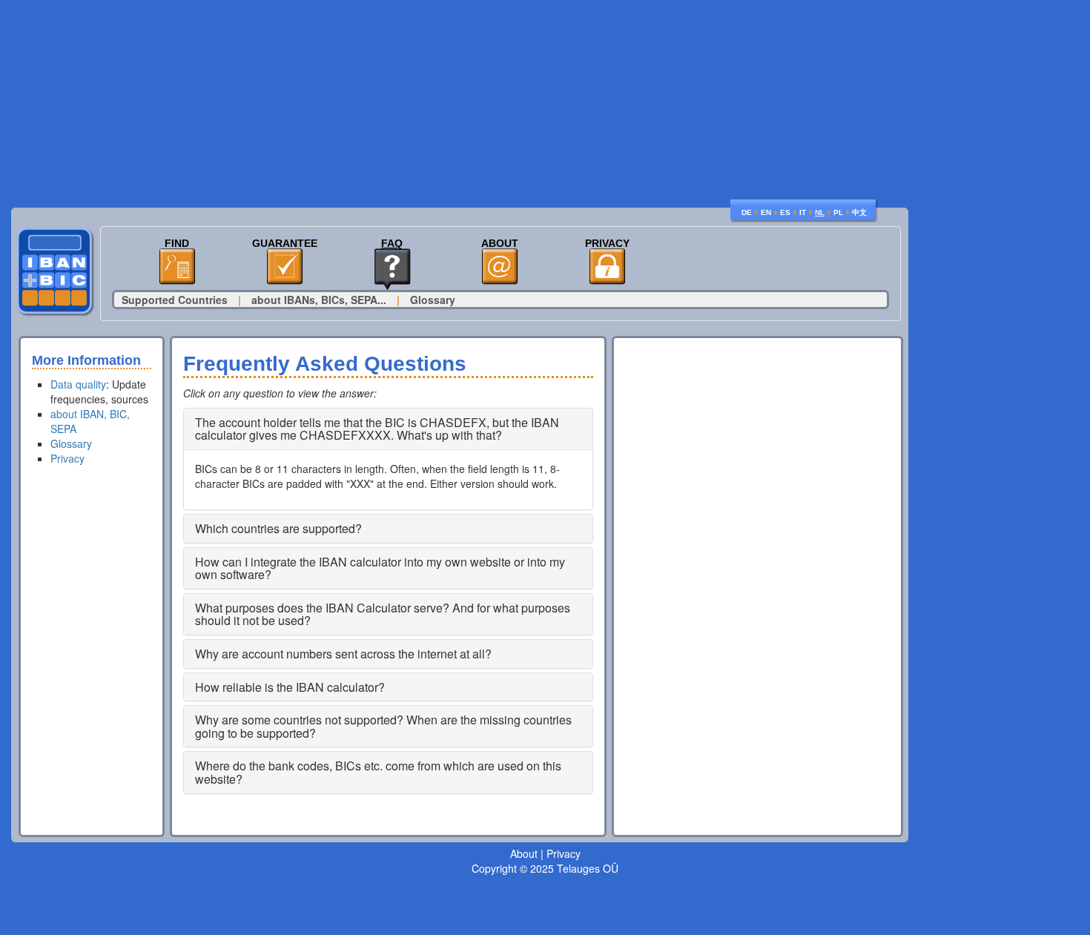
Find (177, 243)
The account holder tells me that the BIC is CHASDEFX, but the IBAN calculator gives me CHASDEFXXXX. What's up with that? (377, 429)
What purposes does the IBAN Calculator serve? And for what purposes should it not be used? (382, 614)
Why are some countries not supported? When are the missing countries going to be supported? (383, 726)
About (499, 243)
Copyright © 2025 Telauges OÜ (545, 868)
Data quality (78, 384)
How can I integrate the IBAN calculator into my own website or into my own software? (380, 568)
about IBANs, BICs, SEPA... (318, 299)
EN (766, 212)
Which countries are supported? (278, 528)
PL (838, 212)
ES (785, 212)
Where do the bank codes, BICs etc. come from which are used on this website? (378, 772)
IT (802, 212)
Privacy (607, 243)
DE (746, 212)
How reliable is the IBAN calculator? (290, 687)
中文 (859, 212)
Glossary (432, 299)
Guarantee (284, 243)
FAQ (392, 243)
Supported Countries (175, 299)
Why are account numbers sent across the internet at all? (343, 653)
